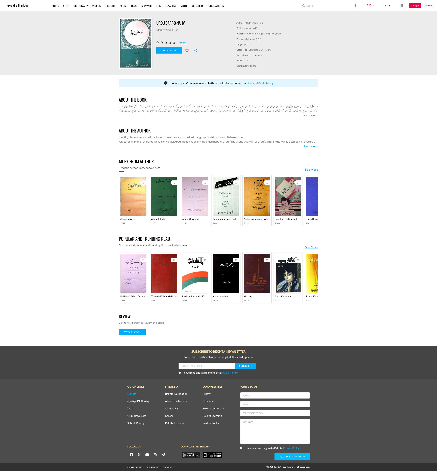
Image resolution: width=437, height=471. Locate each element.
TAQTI (183, 5)
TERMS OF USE (153, 467)
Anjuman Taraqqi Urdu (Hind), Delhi (264, 33)
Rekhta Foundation (176, 393)
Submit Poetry (135, 423)
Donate (428, 5)
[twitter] (139, 454)
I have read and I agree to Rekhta (210, 372)
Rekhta (252, 65)
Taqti (130, 408)
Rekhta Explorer (174, 423)
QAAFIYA (171, 5)
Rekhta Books (211, 423)
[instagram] (155, 454)
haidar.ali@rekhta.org (260, 83)
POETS (55, 5)
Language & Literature (260, 49)
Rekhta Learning (212, 415)
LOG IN (386, 5)
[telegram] (163, 454)
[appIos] (212, 455)
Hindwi (207, 393)
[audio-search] (356, 5)
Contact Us (171, 408)
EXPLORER (197, 5)
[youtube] (147, 454)
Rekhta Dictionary (213, 408)
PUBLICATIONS (215, 5)
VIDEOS (96, 5)
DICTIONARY (80, 5)
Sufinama (208, 401)
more (231, 5)
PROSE (123, 5)
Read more (309, 115)
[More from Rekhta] (401, 5)
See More (311, 169)
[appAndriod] (191, 455)
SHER (66, 5)
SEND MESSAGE (295, 456)
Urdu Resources (136, 415)
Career (169, 415)
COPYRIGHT (169, 467)
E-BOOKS (110, 5)
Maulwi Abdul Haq (254, 22)
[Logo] (17, 6)
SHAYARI (147, 5)
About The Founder (176, 401)
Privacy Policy (229, 372)
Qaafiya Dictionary (138, 401)
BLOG (134, 5)
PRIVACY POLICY (135, 467)
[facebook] (131, 454)
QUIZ (158, 5)
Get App (415, 5)
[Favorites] (188, 50)
